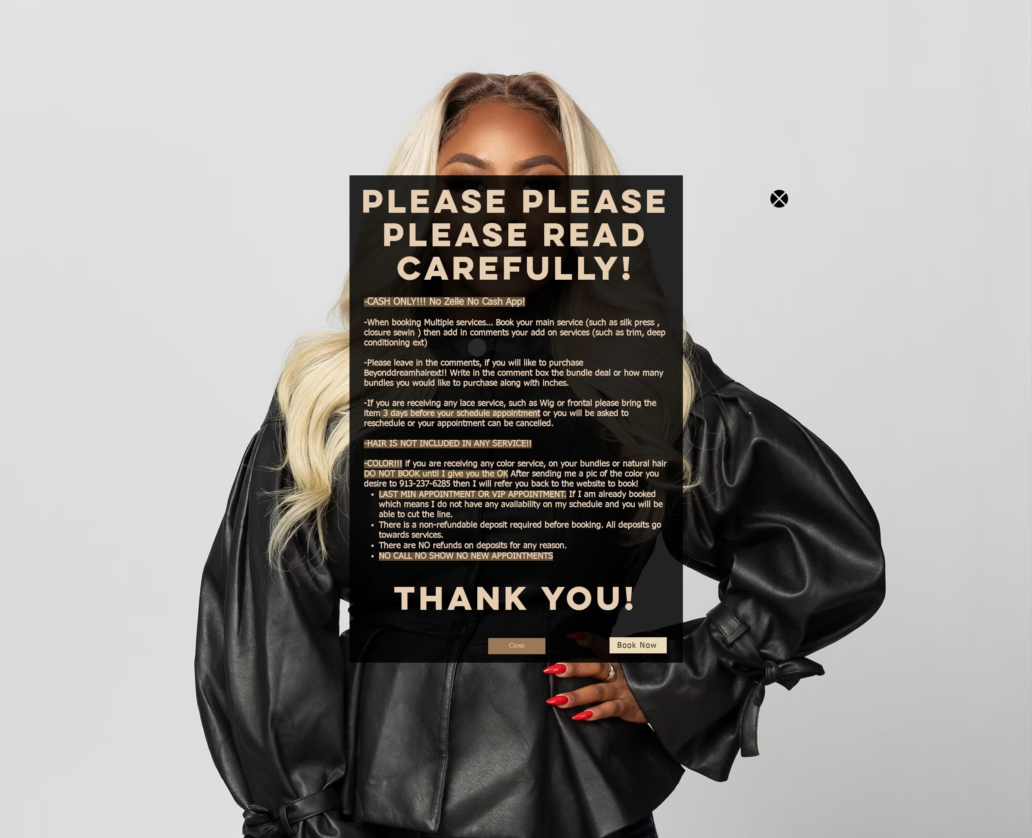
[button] (779, 199)
